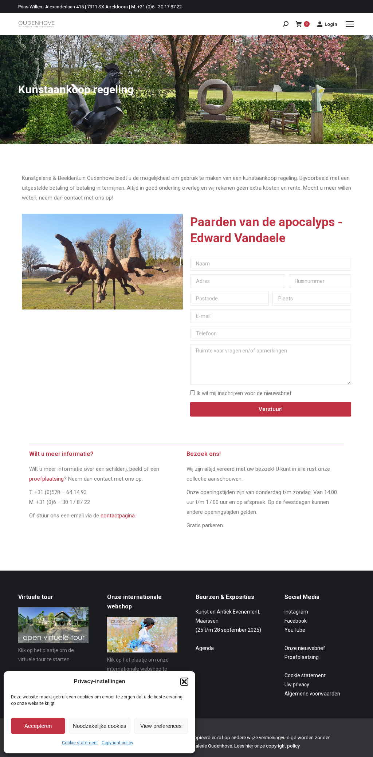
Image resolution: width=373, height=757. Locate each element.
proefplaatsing (46, 479)
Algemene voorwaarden (312, 694)
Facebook (295, 621)
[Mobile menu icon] (350, 24)
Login (331, 24)
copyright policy (282, 746)
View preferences (161, 726)
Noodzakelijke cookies (99, 726)
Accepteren (38, 726)
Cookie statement (80, 742)
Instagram (296, 612)
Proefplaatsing (301, 657)
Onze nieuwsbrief (304, 648)
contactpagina (118, 515)
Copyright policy (117, 742)
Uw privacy (296, 684)
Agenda (205, 648)
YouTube (294, 630)
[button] (184, 681)
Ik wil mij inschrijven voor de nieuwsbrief (244, 393)
